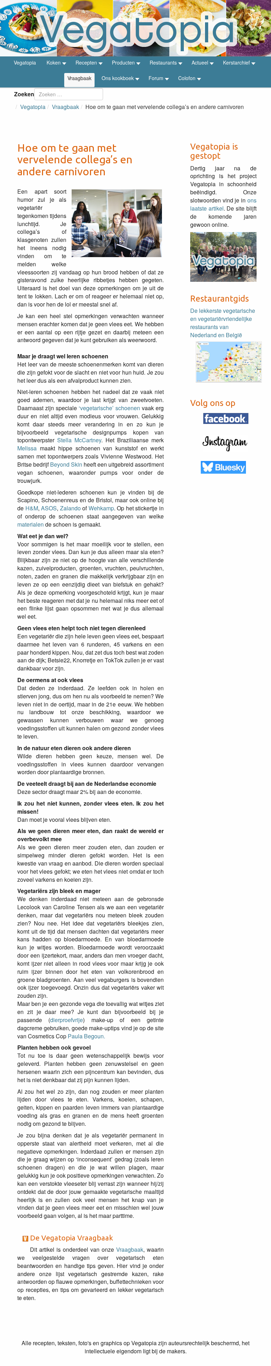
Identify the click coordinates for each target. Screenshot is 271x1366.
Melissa (27, 448)
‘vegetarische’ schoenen (110, 408)
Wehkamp (101, 508)
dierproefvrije (66, 1020)
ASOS (49, 508)
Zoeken (24, 94)
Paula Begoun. (86, 1036)
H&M (31, 508)
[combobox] (68, 94)
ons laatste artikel (223, 204)
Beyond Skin (66, 464)
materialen (31, 524)
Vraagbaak (129, 1249)
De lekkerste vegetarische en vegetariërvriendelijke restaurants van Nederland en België (222, 322)
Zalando (70, 508)
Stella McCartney (79, 440)
